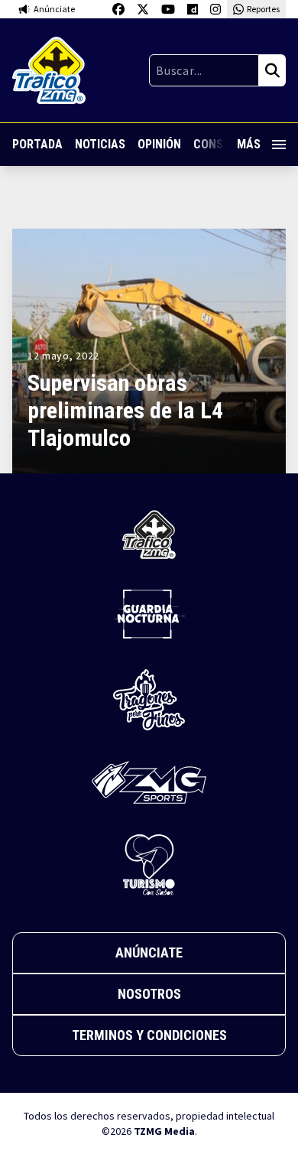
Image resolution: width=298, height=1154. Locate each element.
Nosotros (149, 994)
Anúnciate (149, 952)
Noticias (100, 144)
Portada (37, 144)
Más (249, 144)
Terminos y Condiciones (149, 1035)
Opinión (159, 144)
